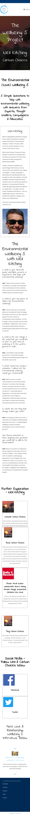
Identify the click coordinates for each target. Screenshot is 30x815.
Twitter (15, 712)
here (9, 204)
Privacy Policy (5, 783)
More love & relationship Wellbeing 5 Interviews (15, 759)
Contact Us (5, 787)
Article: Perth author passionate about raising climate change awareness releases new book (15, 588)
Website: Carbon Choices (15, 516)
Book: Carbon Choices (15, 542)
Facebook (15, 690)
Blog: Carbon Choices (15, 631)
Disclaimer (5, 790)
